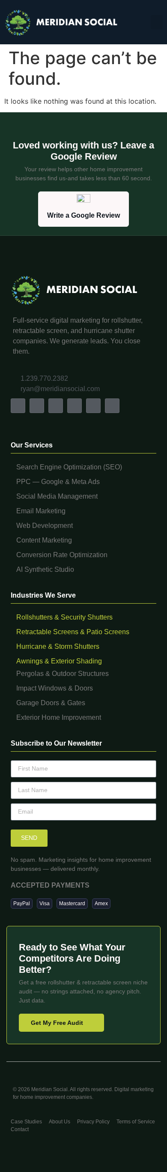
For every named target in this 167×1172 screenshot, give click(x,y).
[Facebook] (18, 405)
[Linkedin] (74, 405)
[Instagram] (37, 405)
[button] (157, 22)
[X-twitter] (55, 405)
